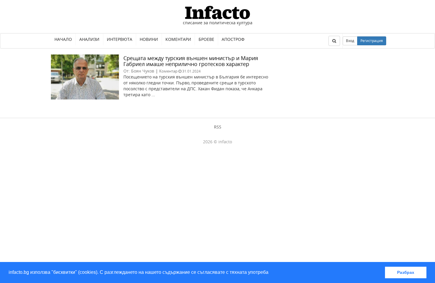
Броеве (206, 39)
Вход (350, 40)
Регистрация (371, 40)
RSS (217, 127)
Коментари (178, 39)
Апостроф (233, 39)
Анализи (89, 39)
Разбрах (405, 272)
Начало (63, 39)
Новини (149, 39)
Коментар (168, 71)
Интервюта (119, 39)
